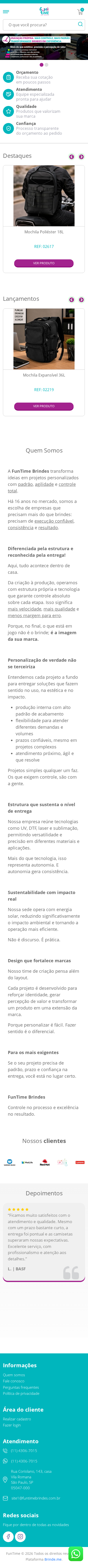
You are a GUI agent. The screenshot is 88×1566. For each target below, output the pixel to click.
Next (81, 156)
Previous (71, 156)
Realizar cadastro (17, 1418)
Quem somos (14, 1374)
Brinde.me (53, 1559)
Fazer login (12, 1425)
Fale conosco (13, 1380)
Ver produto (44, 263)
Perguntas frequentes (21, 1387)
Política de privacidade (21, 1393)
